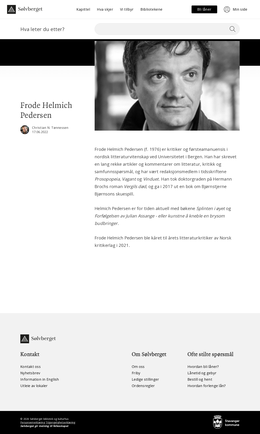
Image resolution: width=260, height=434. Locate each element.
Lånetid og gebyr (201, 373)
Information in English (39, 379)
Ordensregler (143, 385)
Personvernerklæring (32, 422)
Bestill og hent (199, 379)
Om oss (138, 366)
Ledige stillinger (145, 379)
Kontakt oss (30, 366)
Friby (136, 373)
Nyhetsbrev (30, 373)
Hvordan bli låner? (203, 366)
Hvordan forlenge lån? (206, 385)
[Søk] (234, 29)
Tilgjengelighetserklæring (60, 422)
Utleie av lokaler (34, 385)
